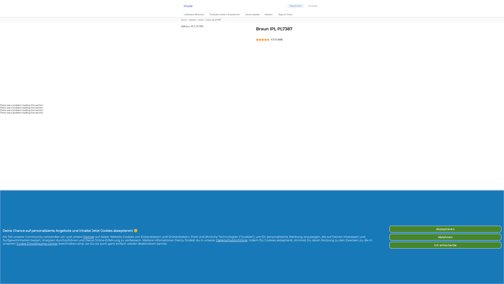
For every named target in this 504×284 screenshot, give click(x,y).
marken (192, 20)
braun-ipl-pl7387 (213, 20)
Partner (88, 237)
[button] (295, 6)
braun (201, 20)
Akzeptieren (445, 229)
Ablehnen (445, 237)
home (184, 20)
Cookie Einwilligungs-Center (37, 243)
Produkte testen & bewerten (225, 14)
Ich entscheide (445, 245)
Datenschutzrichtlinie (231, 240)
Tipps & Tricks (285, 14)
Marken (269, 14)
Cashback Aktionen (194, 14)
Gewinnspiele (252, 14)
